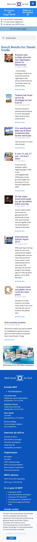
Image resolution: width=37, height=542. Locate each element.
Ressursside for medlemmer (14, 467)
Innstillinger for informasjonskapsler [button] (16, 533)
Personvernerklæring (11, 470)
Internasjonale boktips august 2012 (22, 239)
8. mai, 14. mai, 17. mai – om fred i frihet (23, 156)
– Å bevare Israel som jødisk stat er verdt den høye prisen (23, 291)
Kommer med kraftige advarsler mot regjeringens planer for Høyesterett (23, 60)
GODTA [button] (11, 538)
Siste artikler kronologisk (13, 439)
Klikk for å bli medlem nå (27, 12)
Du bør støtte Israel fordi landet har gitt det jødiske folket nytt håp (23, 200)
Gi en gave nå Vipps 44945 (9, 12)
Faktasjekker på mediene (13, 447)
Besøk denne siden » (20, 89)
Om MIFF (7, 459)
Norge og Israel (9, 445)
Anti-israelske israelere (15, 322)
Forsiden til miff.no (10, 437)
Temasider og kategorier (12, 442)
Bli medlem (8, 457)
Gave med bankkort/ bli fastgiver (19, 494)
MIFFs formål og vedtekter (13, 465)
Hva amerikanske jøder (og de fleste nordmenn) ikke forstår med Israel (23, 132)
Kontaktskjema (15, 391)
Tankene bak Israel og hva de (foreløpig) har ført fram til (23, 99)
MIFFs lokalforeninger (12, 462)
